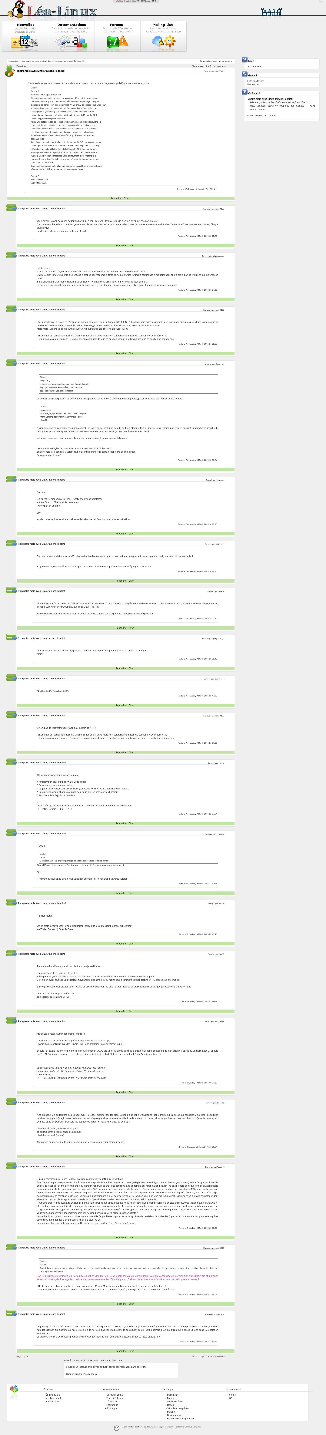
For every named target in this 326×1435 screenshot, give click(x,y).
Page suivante (219, 66)
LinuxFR (135, 1)
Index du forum (101, 1360)
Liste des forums (82, 1360)
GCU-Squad (145, 1)
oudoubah (219, 1022)
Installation (172, 1395)
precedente (216, 61)
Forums (232, 1395)
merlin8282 (219, 209)
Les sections (13, 61)
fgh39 (221, 954)
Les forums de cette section (34, 61)
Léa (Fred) (219, 71)
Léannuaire (112, 1401)
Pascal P (220, 1167)
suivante (228, 61)
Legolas (220, 1103)
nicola (221, 763)
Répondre (116, 198)
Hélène (221, 591)
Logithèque (112, 1405)
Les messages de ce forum (60, 61)
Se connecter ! (254, 66)
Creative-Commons (193, 1427)
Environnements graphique (181, 1418)
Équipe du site (53, 1395)
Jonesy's (220, 480)
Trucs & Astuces (114, 1398)
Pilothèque (112, 1408)
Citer (126, 198)
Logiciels (171, 1398)
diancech (220, 544)
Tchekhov (220, 364)
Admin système (175, 1401)
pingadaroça (218, 256)
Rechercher (253, 84)
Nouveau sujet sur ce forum (261, 115)
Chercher (116, 1360)
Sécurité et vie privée (178, 1408)
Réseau (171, 1405)
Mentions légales (54, 1398)
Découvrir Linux (114, 1395)
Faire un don (52, 1401)
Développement (175, 1415)
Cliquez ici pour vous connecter (82, 1374)
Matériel (171, 1411)
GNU (154, 1)
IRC (230, 1398)
